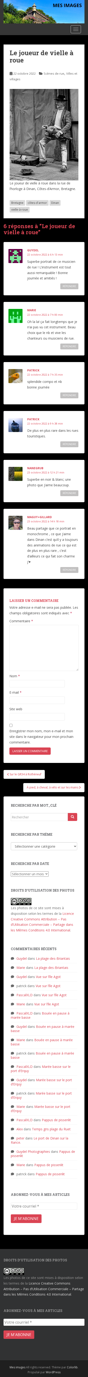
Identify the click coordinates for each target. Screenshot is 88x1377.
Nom (14, 676)
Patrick (33, 419)
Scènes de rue (54, 73)
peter (20, 1138)
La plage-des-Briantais (53, 958)
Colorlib (72, 1367)
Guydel (33, 250)
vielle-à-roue (19, 210)
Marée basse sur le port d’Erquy (41, 1082)
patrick (33, 370)
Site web (15, 709)
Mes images (17, 1367)
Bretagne (17, 203)
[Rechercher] (72, 817)
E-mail (15, 692)
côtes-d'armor (37, 203)
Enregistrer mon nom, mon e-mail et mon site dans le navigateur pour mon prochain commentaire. (41, 736)
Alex (19, 1129)
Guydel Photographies (33, 1151)
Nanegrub (35, 468)
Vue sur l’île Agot (48, 976)
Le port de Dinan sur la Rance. (39, 1140)
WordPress (53, 1372)
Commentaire (21, 621)
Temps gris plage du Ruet (51, 1129)
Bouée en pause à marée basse (42, 1028)
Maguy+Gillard (39, 517)
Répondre (69, 286)
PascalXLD (24, 995)
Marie (31, 310)
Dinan (55, 203)
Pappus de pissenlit (56, 1120)
